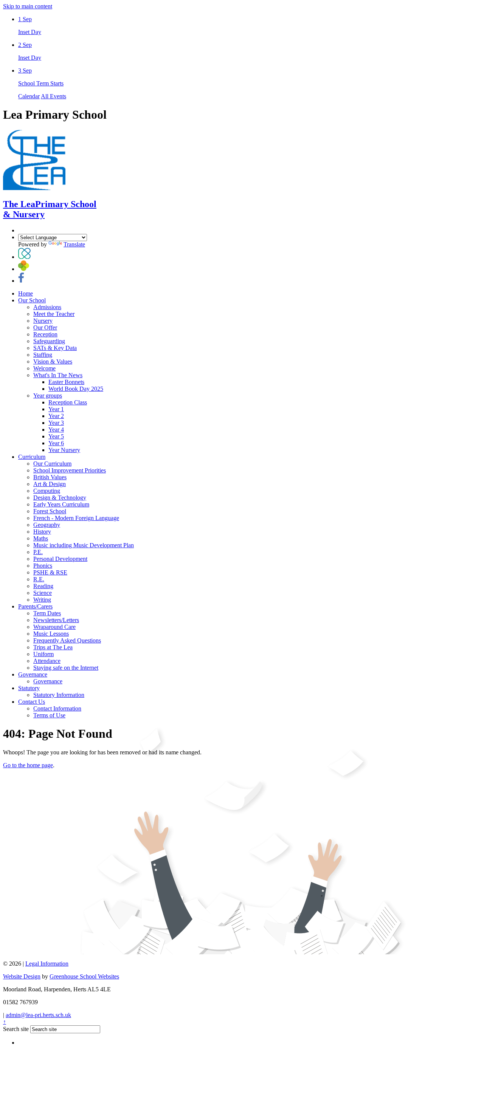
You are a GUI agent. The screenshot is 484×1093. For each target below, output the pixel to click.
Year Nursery (64, 450)
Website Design (21, 976)
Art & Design (49, 484)
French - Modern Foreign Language (76, 518)
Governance (32, 674)
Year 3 (56, 423)
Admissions (47, 307)
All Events (53, 96)
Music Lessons (51, 633)
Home (25, 293)
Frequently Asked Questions (67, 640)
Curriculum (31, 457)
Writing (42, 599)
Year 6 (56, 443)
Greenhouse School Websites (84, 976)
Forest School (49, 511)
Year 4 (56, 429)
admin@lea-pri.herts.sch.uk (38, 1015)
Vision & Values (52, 361)
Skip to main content (27, 6)
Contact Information (57, 708)
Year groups (47, 395)
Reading (43, 586)
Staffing (42, 354)
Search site (16, 1029)
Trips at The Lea (53, 647)
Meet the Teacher (53, 314)
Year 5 (56, 436)
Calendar (29, 96)
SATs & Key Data (55, 348)
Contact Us (31, 701)
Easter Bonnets (66, 382)
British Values (50, 477)
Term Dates (47, 613)
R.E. (38, 579)
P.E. (38, 552)
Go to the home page (28, 765)
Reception (45, 334)
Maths (40, 538)
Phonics (42, 565)
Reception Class (67, 402)
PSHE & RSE (50, 572)
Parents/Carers (35, 606)
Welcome (44, 368)
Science (42, 593)
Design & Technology (59, 497)
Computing (46, 491)
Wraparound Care (54, 627)
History (42, 531)
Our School (32, 300)
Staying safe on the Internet (65, 667)
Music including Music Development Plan (83, 545)
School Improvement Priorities (69, 470)
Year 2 (56, 416)
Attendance (46, 661)
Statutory (29, 688)
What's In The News (57, 375)
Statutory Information (58, 695)
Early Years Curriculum (61, 504)
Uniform (43, 654)
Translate (74, 244)
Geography (46, 525)
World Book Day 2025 (75, 388)
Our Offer (45, 327)
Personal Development (60, 559)
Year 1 (56, 409)
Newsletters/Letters (56, 620)
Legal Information (46, 963)
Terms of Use (49, 715)
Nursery (43, 320)
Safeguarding (49, 341)
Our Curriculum (52, 463)
